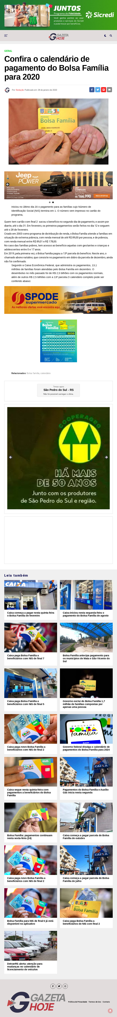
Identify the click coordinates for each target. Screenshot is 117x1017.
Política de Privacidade (77, 1002)
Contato (106, 1002)
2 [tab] (53, 202)
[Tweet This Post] (97, 89)
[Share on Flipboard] (103, 89)
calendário (45, 373)
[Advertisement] (58, 539)
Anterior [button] (8, 184)
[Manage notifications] (110, 1010)
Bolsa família (33, 373)
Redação (20, 90)
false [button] (11, 457)
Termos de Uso (94, 1002)
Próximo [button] (109, 184)
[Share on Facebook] (91, 89)
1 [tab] (50, 202)
